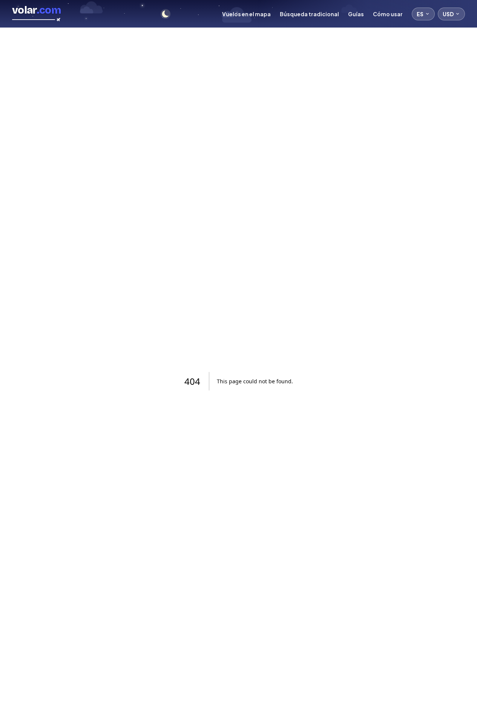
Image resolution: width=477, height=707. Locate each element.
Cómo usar (388, 14)
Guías (356, 14)
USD (448, 14)
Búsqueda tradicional (309, 14)
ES (420, 14)
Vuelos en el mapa (246, 14)
